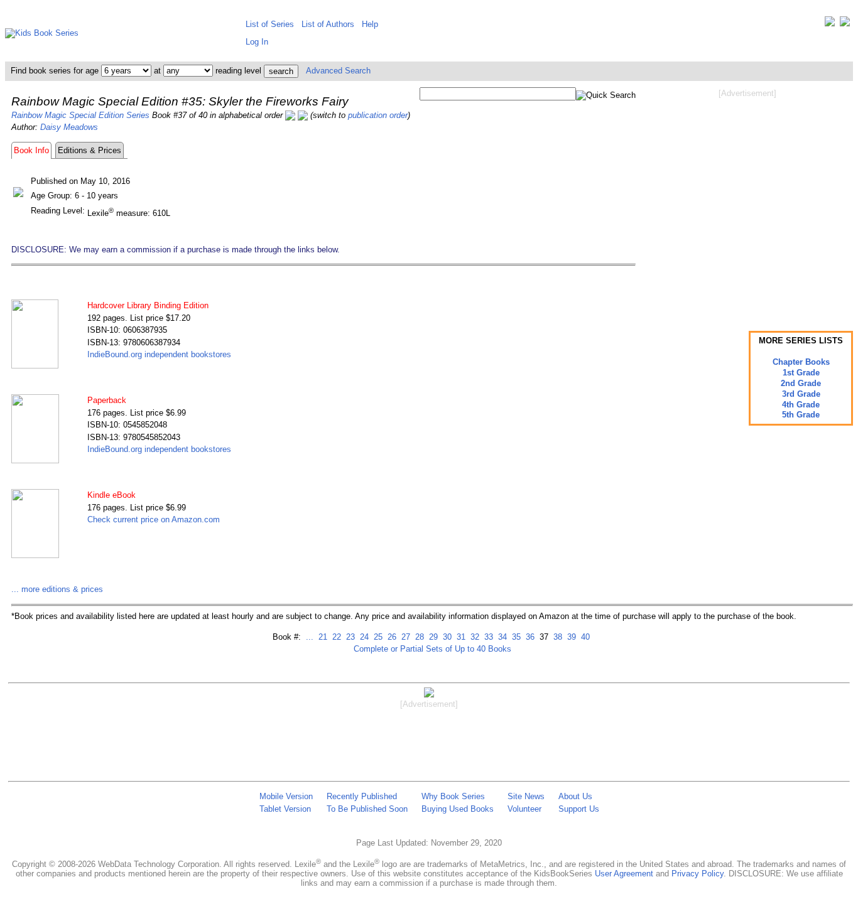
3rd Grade (801, 394)
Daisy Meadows (69, 127)
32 (473, 637)
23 (349, 637)
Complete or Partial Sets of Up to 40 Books (432, 649)
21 (321, 637)
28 (418, 637)
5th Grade (801, 414)
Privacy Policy (697, 873)
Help (370, 24)
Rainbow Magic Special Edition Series (80, 115)
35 (515, 637)
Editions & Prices (89, 150)
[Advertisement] (747, 200)
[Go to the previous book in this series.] (290, 115)
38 (556, 637)
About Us (575, 796)
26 (390, 637)
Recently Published (362, 796)
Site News (526, 796)
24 (363, 637)
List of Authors (327, 24)
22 (335, 637)
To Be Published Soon (367, 809)
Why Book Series (453, 796)
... (309, 637)
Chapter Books (801, 362)
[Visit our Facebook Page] (845, 24)
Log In (257, 41)
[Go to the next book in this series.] (303, 115)
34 (501, 637)
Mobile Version (286, 796)
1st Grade (801, 372)
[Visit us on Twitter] (830, 24)
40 (584, 637)
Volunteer (524, 809)
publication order (378, 115)
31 (459, 637)
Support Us (578, 809)
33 (487, 637)
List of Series (270, 24)
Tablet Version (285, 809)
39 (570, 637)
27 (404, 637)
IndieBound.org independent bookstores (159, 354)
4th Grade (801, 404)
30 (446, 637)
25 (377, 637)
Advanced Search (338, 70)
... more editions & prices (57, 589)
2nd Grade (801, 383)
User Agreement (624, 873)
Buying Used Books (457, 809)
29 (432, 637)
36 (529, 637)
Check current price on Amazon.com (153, 519)
